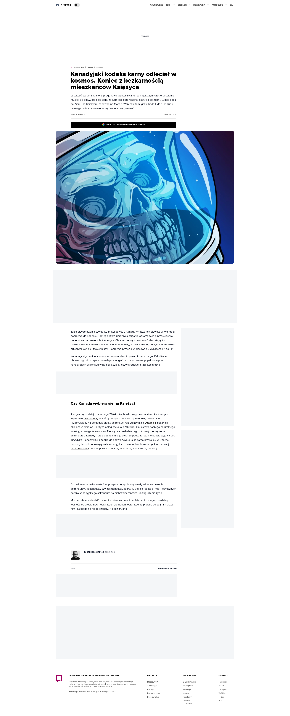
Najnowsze (156, 5)
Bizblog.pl (151, 689)
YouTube (222, 693)
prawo (173, 569)
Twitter (221, 686)
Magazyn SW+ (153, 682)
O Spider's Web (189, 682)
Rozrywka (199, 5)
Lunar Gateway (80, 448)
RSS (220, 701)
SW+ (232, 5)
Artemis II (150, 422)
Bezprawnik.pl (153, 697)
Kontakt (186, 693)
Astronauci (163, 569)
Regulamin (187, 697)
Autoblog (217, 5)
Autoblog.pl (152, 686)
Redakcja (187, 689)
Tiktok (221, 697)
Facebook (223, 682)
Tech (168, 5)
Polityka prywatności (188, 702)
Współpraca (188, 686)
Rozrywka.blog (153, 693)
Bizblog (182, 5)
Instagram (223, 689)
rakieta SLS (90, 418)
